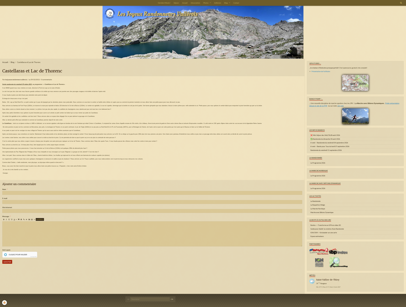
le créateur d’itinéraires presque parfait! (324, 68)
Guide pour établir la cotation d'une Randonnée (327, 229)
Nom (4, 189)
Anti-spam (6, 250)
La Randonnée (315, 201)
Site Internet (7, 207)
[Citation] (18, 219)
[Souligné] (9, 219)
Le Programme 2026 (317, 163)
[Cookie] (4, 302)
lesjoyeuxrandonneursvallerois (16, 79)
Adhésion (217, 3)
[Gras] (3, 219)
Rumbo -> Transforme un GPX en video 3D (325, 225)
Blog (226, 3)
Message (5, 216)
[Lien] (24, 219)
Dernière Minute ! (164, 3)
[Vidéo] (31, 219)
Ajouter (7, 262)
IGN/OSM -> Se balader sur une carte (323, 233)
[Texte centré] (21, 219)
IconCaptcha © (33, 256)
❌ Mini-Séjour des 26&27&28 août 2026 (325, 135)
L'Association (195, 3)
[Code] (34, 219)
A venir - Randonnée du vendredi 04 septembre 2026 (329, 143)
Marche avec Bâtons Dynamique (321, 212)
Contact (236, 3)
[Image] (29, 219)
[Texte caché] (26, 219)
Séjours (176, 3)
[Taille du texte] (11, 219)
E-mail (4, 198)
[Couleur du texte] (15, 219)
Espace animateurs (317, 236)
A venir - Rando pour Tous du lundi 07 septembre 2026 (329, 146)
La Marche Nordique (317, 209)
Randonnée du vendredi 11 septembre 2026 (326, 150)
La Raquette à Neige (317, 205)
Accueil (184, 3)
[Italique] (6, 219)
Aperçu (40, 219)
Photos (206, 3)
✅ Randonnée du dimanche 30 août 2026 (325, 139)
